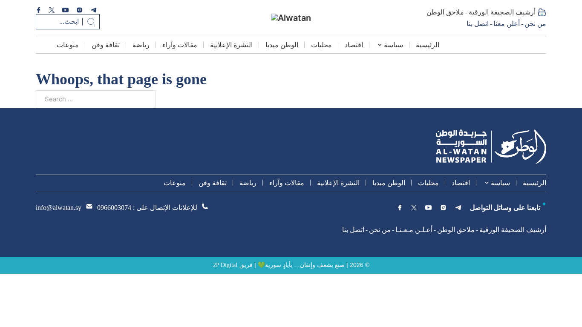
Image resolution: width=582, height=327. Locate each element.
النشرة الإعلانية (231, 45)
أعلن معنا (506, 23)
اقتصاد (354, 45)
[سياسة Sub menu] (380, 45)
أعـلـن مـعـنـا (413, 229)
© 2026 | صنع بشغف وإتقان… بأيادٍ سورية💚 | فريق (304, 264)
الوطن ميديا (281, 45)
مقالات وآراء (179, 45)
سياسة (393, 45)
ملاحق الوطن (445, 12)
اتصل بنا (478, 23)
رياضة (141, 45)
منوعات (68, 45)
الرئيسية (427, 45)
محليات (321, 45)
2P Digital (225, 265)
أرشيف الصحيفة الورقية (502, 12)
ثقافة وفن (106, 45)
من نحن (535, 23)
